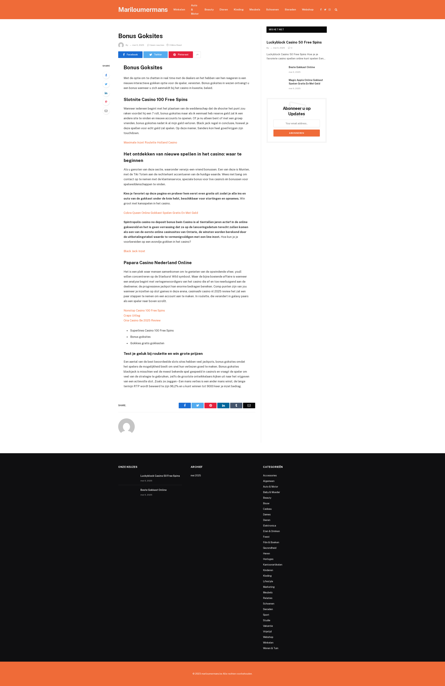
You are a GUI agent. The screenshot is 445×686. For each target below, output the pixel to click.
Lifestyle (268, 581)
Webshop (307, 9)
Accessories (270, 475)
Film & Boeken (271, 542)
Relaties (267, 598)
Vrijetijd (267, 631)
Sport (266, 614)
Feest (266, 536)
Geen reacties (157, 45)
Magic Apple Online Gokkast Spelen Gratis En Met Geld (306, 82)
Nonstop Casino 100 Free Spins (144, 310)
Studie (266, 620)
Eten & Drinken (271, 531)
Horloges (268, 559)
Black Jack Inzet (134, 251)
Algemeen (268, 481)
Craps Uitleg (132, 315)
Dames (267, 514)
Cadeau (267, 509)
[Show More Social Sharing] (197, 54)
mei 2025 (196, 475)
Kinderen (268, 570)
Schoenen (272, 9)
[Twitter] (106, 84)
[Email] (106, 110)
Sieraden (290, 9)
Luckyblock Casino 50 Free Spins (294, 42)
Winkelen (179, 9)
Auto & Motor (195, 9)
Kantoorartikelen (272, 564)
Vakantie (268, 626)
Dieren (224, 9)
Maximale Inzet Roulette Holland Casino (150, 142)
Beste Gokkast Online (302, 67)
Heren (266, 553)
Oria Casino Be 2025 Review (142, 320)
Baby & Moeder (271, 492)
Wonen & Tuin (270, 648)
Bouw (266, 503)
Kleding (239, 9)
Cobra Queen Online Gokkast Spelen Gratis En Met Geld (161, 213)
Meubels (254, 9)
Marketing (269, 587)
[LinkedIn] (106, 92)
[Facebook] (106, 75)
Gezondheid (269, 548)
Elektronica (269, 525)
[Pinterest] (106, 101)
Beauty (209, 9)
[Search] (335, 10)
